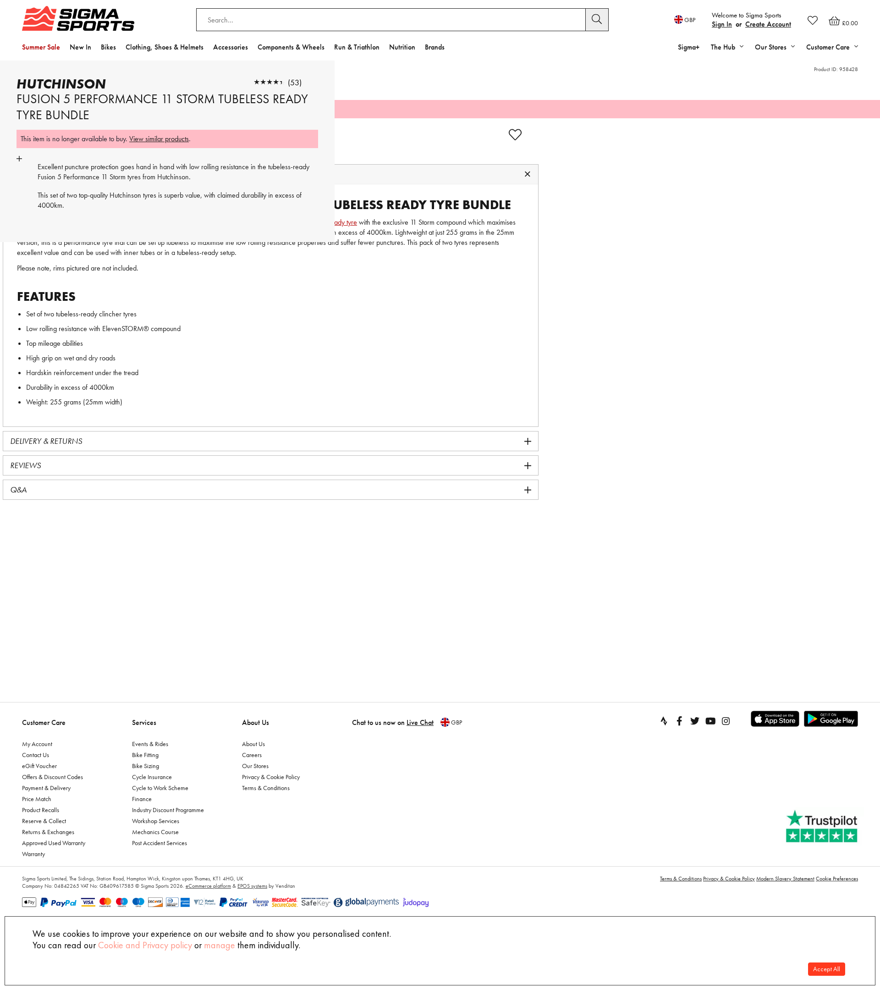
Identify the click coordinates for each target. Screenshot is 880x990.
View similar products (159, 139)
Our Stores (255, 766)
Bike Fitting (145, 755)
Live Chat (420, 722)
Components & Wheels (291, 47)
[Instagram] (726, 720)
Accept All (826, 969)
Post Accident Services (159, 843)
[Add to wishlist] (515, 135)
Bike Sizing (145, 766)
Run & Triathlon (357, 47)
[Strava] (663, 720)
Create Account (768, 24)
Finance (142, 799)
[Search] (597, 19)
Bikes (108, 47)
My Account (37, 744)
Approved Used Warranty (53, 843)
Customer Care (44, 722)
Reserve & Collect (44, 821)
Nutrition (402, 47)
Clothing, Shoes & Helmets (165, 47)
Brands (435, 47)
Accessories (230, 47)
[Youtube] (710, 720)
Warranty (33, 854)
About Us (255, 722)
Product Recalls (40, 810)
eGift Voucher (39, 766)
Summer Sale (41, 47)
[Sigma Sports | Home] (78, 18)
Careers (252, 755)
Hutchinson (61, 84)
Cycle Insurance (152, 777)
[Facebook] (679, 720)
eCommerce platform (208, 886)
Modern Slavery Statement (785, 878)
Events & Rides (150, 744)
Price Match (36, 799)
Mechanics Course (155, 832)
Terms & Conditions (266, 788)
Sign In (722, 24)
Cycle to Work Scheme (160, 788)
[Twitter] (694, 720)
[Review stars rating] (269, 82)
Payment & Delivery (46, 788)
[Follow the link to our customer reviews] (822, 826)
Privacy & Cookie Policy (271, 777)
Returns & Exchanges (48, 832)
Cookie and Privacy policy (145, 945)
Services (144, 722)
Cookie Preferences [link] (837, 878)
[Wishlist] (812, 20)
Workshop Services (155, 821)
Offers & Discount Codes (52, 777)
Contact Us (35, 755)
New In (80, 47)
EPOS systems (252, 886)
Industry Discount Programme (168, 810)
